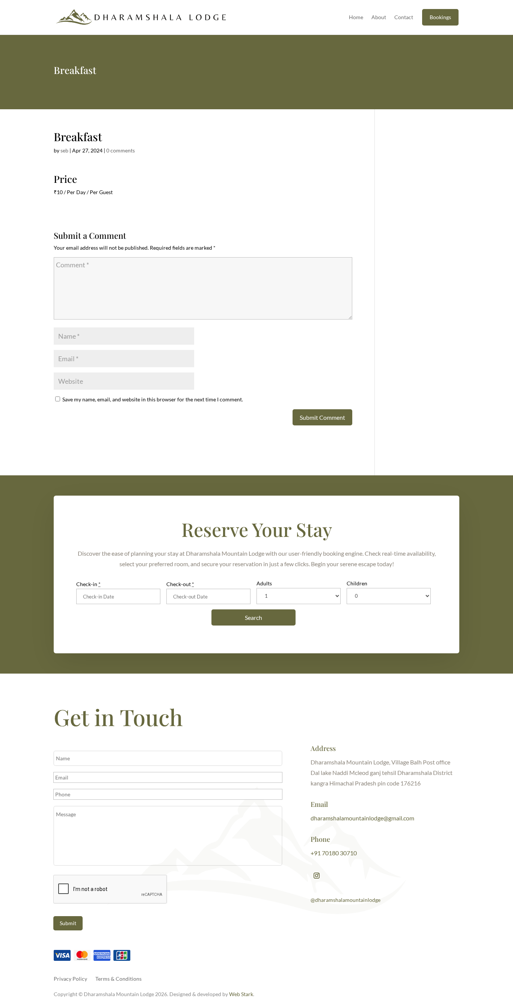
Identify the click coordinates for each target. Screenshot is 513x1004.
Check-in (88, 584)
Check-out (180, 584)
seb (64, 150)
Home (356, 17)
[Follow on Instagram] (317, 876)
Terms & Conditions (118, 978)
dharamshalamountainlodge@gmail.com (362, 818)
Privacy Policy (70, 978)
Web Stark (241, 994)
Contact (403, 17)
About (378, 17)
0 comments (120, 150)
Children (357, 583)
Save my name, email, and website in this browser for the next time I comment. (152, 399)
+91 (334, 852)
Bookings (440, 17)
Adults (264, 583)
